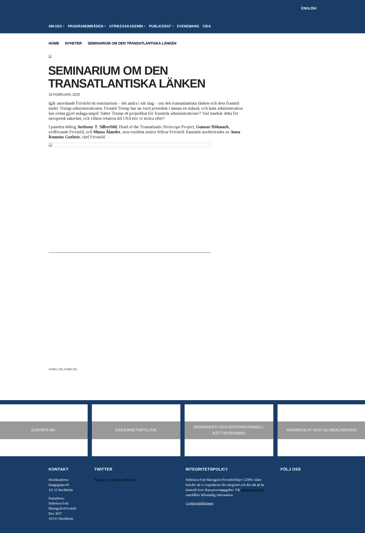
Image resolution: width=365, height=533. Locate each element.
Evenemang (188, 26)
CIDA (207, 26)
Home (54, 43)
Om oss (55, 26)
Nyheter (73, 43)
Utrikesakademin (126, 26)
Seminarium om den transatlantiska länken (132, 43)
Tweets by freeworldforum (115, 480)
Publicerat (160, 26)
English (308, 8)
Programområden (85, 26)
